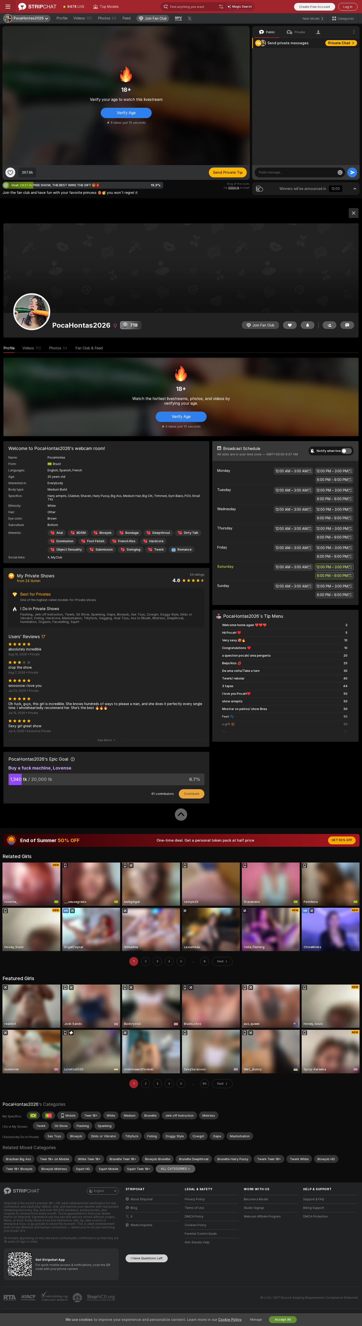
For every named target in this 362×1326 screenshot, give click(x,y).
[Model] (354, 213)
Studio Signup (254, 1208)
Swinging (133, 549)
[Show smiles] (340, 172)
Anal (59, 533)
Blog (134, 1208)
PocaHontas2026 (20, 1104)
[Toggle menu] (8, 6)
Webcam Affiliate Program (262, 1216)
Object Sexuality (69, 549)
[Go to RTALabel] (10, 1298)
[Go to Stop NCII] (101, 1298)
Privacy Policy (195, 1199)
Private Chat (339, 43)
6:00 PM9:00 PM (332, 480)
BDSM (81, 533)
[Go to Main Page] (37, 6)
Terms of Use (194, 1208)
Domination (64, 541)
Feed (126, 18)
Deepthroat (161, 533)
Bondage (132, 533)
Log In (347, 7)
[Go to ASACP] (29, 1297)
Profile (61, 18)
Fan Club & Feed (89, 348)
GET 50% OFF (341, 840)
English (99, 1191)
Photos (107, 18)
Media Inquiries (141, 1225)
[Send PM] (347, 325)
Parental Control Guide (201, 1233)
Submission (104, 549)
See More (105, 740)
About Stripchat (142, 1199)
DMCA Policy (194, 1216)
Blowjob (105, 533)
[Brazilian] (33, 1115)
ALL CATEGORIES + (175, 1169)
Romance (185, 549)
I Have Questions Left (147, 1258)
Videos (82, 18)
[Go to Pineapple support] (78, 1297)
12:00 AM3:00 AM (292, 471)
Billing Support (313, 1208)
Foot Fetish (95, 541)
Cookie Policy (229, 1320)
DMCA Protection (315, 1216)
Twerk (159, 549)
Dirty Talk (191, 533)
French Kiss (126, 541)
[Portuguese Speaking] (48, 1115)
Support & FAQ (313, 1199)
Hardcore (156, 541)
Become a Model (256, 1199)
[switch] (346, 451)
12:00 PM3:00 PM (332, 471)
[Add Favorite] (10, 172)
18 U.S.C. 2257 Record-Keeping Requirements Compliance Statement (309, 1297)
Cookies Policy (195, 1225)
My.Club (56, 557)
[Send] (352, 172)
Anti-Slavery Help (197, 1242)
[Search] (221, 6)
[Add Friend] (329, 325)
